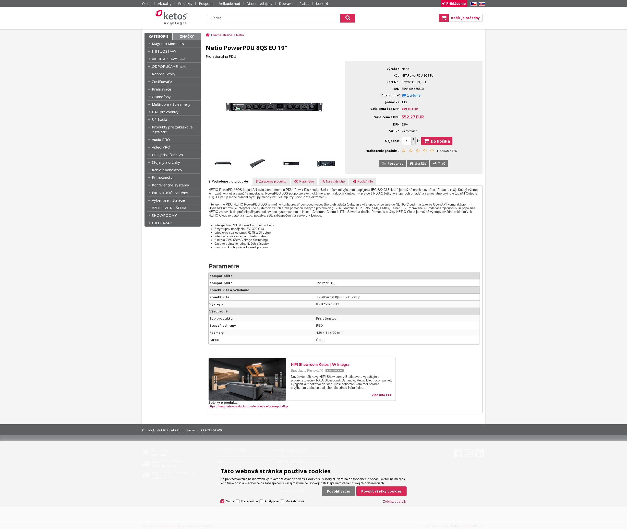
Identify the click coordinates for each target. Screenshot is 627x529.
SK (481, 4)
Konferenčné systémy (170, 185)
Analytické (272, 501)
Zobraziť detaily (395, 501)
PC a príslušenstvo (167, 154)
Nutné (230, 501)
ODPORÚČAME (165, 66)
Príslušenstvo (163, 177)
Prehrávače (161, 89)
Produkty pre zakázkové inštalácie (172, 129)
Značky (187, 36)
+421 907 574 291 (167, 430)
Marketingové (295, 501)
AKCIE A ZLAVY (164, 58)
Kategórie (158, 36)
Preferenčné (249, 501)
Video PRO (161, 147)
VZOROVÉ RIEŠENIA (169, 207)
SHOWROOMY (164, 215)
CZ (473, 4)
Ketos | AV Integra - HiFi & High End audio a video (173, 17)
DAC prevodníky (165, 111)
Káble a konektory (167, 169)
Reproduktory (163, 73)
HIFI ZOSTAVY (164, 51)
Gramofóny (161, 96)
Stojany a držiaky (166, 162)
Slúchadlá (159, 119)
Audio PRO (161, 139)
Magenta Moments (168, 43)
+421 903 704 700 (209, 430)
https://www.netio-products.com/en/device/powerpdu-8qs (248, 406)
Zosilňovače (162, 81)
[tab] (228, 181)
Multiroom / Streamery (171, 104)
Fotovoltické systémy (170, 192)
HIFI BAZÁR (162, 222)
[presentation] (228, 181)
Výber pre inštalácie (168, 200)
